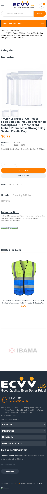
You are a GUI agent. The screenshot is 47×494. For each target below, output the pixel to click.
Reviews (5, 201)
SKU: (2, 145)
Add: (2, 408)
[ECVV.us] (23, 3)
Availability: (5, 142)
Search (39, 483)
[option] (5, 113)
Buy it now (23, 170)
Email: (3, 416)
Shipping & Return (23, 195)
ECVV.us (18, 483)
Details (5, 195)
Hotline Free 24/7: (15, 398)
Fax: (2, 419)
